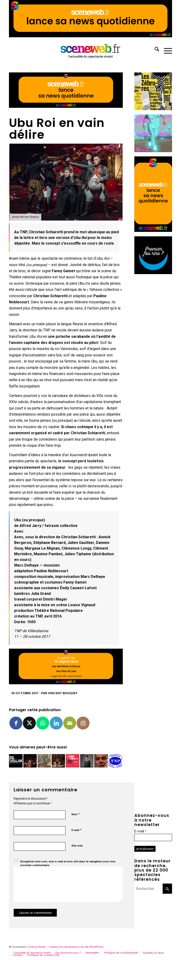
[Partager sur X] (29, 723)
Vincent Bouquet (63, 693)
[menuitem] (154, 50)
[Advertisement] (153, 349)
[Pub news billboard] (90, 36)
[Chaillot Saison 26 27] (153, 151)
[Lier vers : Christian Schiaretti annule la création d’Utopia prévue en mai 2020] (101, 761)
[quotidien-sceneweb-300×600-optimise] (153, 230)
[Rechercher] (154, 50)
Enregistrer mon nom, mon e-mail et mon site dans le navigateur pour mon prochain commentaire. (67, 863)
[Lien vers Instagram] (83, 723)
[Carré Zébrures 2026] (153, 109)
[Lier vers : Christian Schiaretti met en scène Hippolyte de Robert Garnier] (44, 761)
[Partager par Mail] (69, 723)
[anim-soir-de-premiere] (153, 273)
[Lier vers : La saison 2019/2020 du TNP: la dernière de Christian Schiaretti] (115, 761)
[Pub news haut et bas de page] (66, 106)
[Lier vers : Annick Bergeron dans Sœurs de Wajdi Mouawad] (58, 761)
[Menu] (165, 50)
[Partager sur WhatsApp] (42, 723)
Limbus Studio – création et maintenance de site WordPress (65, 946)
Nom (75, 814)
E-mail (76, 830)
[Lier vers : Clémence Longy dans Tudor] (87, 761)
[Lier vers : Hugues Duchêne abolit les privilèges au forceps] (30, 761)
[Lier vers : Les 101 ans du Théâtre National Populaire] (72, 761)
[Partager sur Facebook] (15, 723)
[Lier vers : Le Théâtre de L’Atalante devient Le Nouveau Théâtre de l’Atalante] (15, 761)
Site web (77, 845)
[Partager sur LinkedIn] (56, 723)
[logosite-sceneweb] (91, 50)
